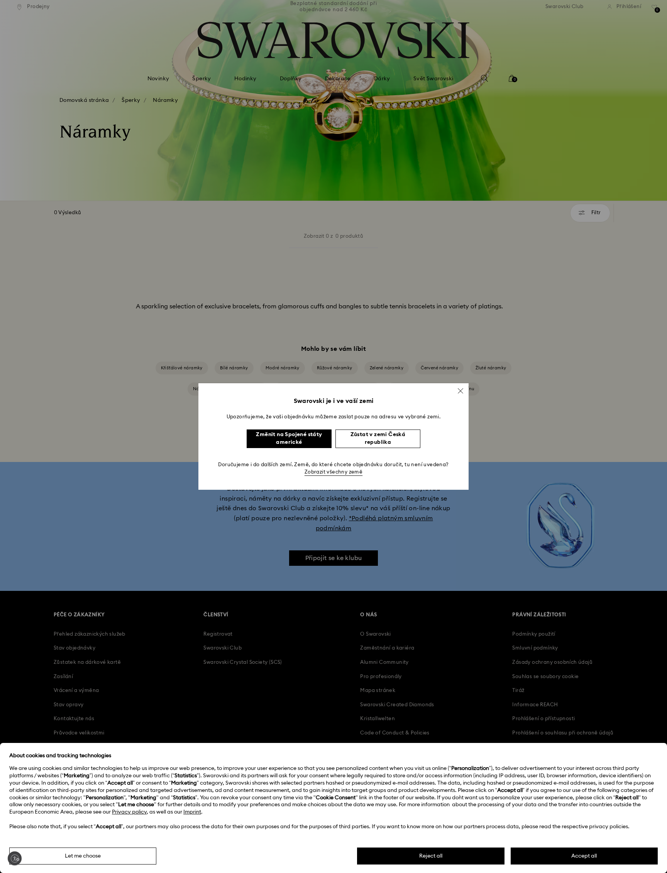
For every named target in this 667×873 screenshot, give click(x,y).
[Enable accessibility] (15, 858)
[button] (460, 391)
